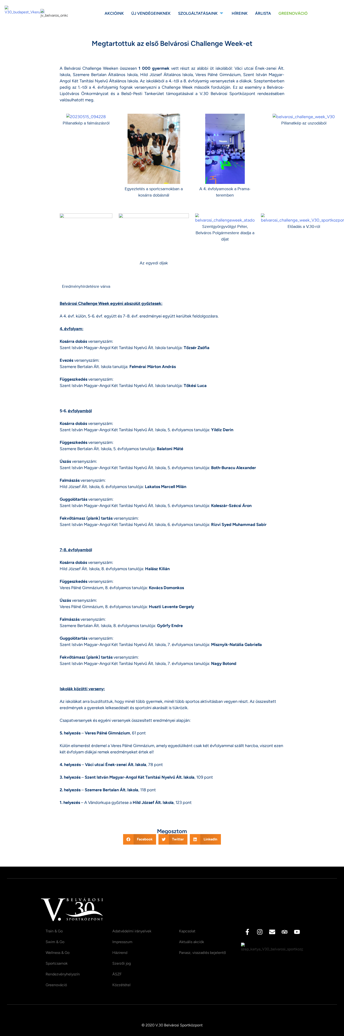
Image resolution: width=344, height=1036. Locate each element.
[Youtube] (297, 932)
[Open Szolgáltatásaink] (221, 14)
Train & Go (54, 931)
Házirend (119, 952)
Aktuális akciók (191, 942)
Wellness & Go (58, 952)
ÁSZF (117, 974)
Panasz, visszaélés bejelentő (202, 952)
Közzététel (121, 985)
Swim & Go (55, 942)
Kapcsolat (187, 931)
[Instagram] (260, 932)
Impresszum (122, 942)
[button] (139, 839)
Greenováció (56, 985)
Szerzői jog (121, 963)
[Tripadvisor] (284, 932)
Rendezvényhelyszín (63, 974)
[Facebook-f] (247, 932)
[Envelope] (272, 932)
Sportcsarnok (57, 963)
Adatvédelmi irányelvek (131, 931)
